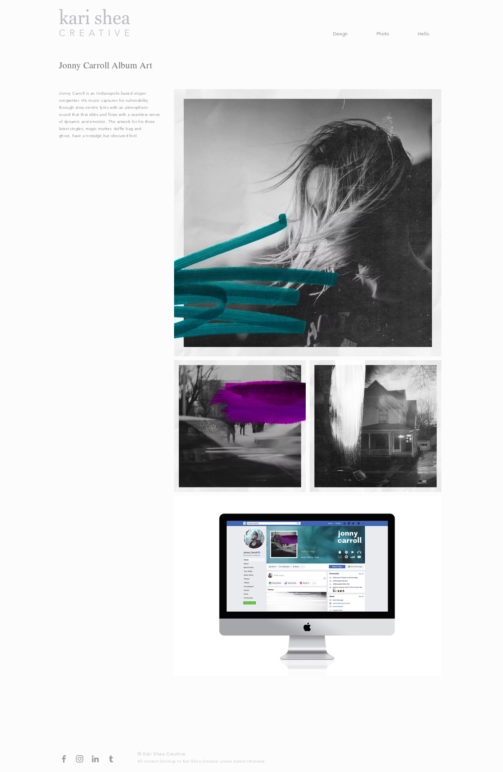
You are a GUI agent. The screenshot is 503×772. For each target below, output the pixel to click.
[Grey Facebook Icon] (64, 759)
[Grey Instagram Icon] (79, 759)
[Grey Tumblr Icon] (111, 759)
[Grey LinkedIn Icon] (95, 759)
